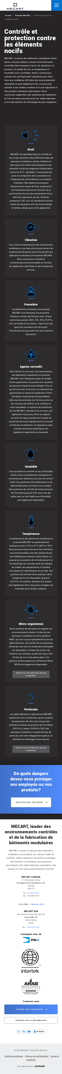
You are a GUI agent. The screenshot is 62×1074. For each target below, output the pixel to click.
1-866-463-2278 (37, 904)
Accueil (8, 15)
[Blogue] (39, 1031)
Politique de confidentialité (36, 1056)
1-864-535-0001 (33, 927)
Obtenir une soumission (29, 1009)
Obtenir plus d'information (31, 1020)
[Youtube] (29, 1031)
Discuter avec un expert (29, 802)
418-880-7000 (33, 893)
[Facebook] (18, 1031)
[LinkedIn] (23, 1031)
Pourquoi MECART (22, 15)
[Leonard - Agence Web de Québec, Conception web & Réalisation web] (40, 1066)
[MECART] (15, 6)
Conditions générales (13, 1056)
